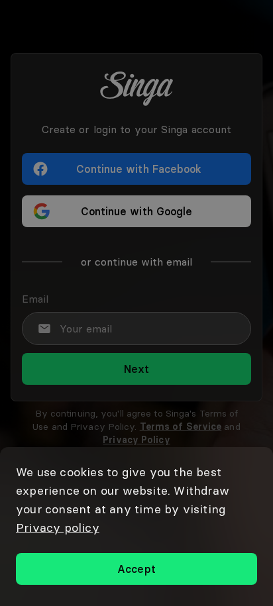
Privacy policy (57, 527)
